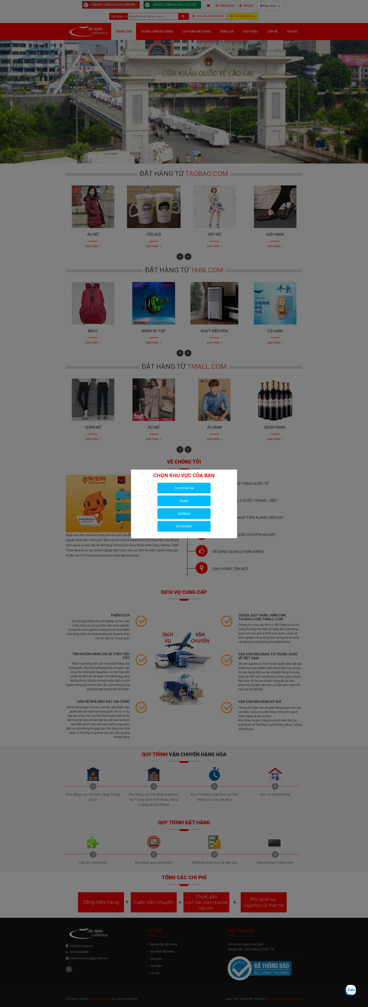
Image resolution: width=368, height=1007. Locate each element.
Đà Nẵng (184, 513)
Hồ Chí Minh (184, 526)
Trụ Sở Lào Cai (184, 488)
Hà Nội (184, 501)
